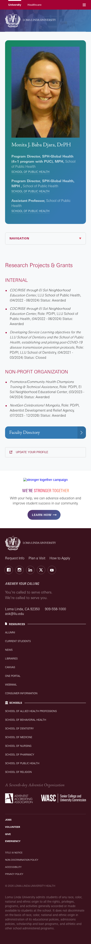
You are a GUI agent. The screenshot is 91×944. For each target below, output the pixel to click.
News (8, 649)
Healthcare (34, 4)
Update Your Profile (31, 452)
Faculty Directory (24, 432)
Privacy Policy (14, 874)
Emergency (13, 841)
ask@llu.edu (14, 614)
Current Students (18, 641)
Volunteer (12, 826)
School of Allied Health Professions (31, 711)
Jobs (8, 819)
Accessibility (13, 867)
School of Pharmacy (19, 754)
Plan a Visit (37, 558)
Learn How (41, 515)
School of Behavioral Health (25, 719)
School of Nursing (18, 745)
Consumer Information (21, 693)
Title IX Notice (14, 852)
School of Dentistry (19, 728)
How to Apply (60, 558)
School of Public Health (30, 171)
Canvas (10, 667)
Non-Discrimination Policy (21, 859)
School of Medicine (18, 737)
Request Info (14, 558)
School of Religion (18, 772)
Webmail (11, 684)
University (14, 4)
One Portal (13, 675)
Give (8, 834)
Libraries (11, 658)
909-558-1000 (55, 609)
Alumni (10, 632)
